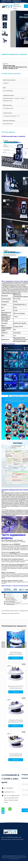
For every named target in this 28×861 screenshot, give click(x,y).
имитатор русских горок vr (12, 610)
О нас (15, 8)
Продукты (16, 4)
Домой (15, 2)
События (16, 10)
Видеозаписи (17, 6)
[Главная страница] (7, 6)
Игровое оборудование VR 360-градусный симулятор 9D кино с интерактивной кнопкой (16, 688)
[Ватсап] (4, 810)
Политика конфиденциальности (10, 855)
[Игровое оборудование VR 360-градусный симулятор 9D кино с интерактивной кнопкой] (16, 673)
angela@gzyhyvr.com (9, 791)
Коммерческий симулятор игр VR (10, 613)
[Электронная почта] (4, 813)
